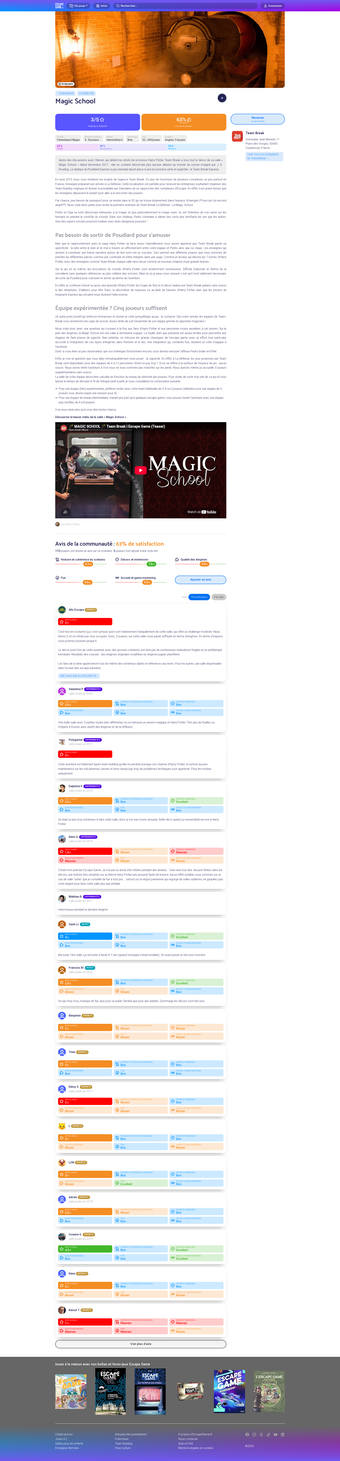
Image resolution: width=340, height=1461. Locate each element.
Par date (218, 597)
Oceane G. (75, 1234)
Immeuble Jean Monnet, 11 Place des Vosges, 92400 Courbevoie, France (263, 144)
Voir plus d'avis (140, 1344)
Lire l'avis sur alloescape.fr (78, 675)
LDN (71, 1162)
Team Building (123, 1443)
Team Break (66, 93)
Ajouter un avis (200, 579)
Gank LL (74, 924)
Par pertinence (199, 597)
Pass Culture (123, 1448)
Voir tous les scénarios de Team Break (263, 156)
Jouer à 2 (61, 1439)
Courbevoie (86, 93)
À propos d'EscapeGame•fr (195, 1434)
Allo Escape (76, 609)
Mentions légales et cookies (195, 1448)
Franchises (122, 1439)
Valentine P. (76, 689)
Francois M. (76, 967)
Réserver (258, 118)
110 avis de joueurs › (184, 121)
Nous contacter (188, 1439)
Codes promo (64, 1434)
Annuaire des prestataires (131, 1434)
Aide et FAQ (185, 1443)
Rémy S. (74, 1086)
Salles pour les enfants (69, 1443)
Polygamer (76, 739)
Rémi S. (73, 837)
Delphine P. (76, 786)
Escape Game (59, 6)
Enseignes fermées (67, 1448)
